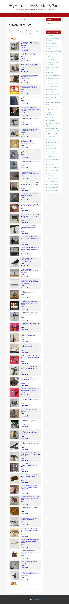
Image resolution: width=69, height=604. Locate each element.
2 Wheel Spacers (52, 176)
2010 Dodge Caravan (53, 184)
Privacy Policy (16, 15)
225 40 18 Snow (52, 43)
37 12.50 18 (51, 173)
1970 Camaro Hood (53, 83)
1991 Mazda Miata (53, 190)
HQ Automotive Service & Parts (34, 5)
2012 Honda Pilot (52, 148)
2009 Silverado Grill (53, 128)
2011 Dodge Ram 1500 (54, 94)
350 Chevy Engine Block (54, 75)
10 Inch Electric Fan (53, 81)
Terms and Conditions (28, 15)
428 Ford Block (52, 59)
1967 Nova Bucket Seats (54, 51)
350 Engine (50, 35)
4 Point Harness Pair (53, 170)
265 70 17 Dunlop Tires (54, 54)
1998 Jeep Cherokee (53, 57)
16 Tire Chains (51, 156)
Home (9, 15)
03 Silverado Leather (53, 134)
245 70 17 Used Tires (53, 107)
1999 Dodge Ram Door (54, 142)
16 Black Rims (51, 120)
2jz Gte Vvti (51, 154)
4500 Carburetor (52, 110)
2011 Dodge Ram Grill (53, 86)
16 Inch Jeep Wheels (53, 78)
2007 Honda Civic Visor (54, 178)
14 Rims (50, 145)
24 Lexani (50, 72)
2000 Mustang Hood (53, 131)
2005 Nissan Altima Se (54, 187)
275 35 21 (50, 164)
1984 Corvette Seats (53, 181)
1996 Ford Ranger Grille (54, 167)
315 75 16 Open (52, 151)
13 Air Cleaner (51, 136)
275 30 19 (50, 139)
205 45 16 (50, 117)
